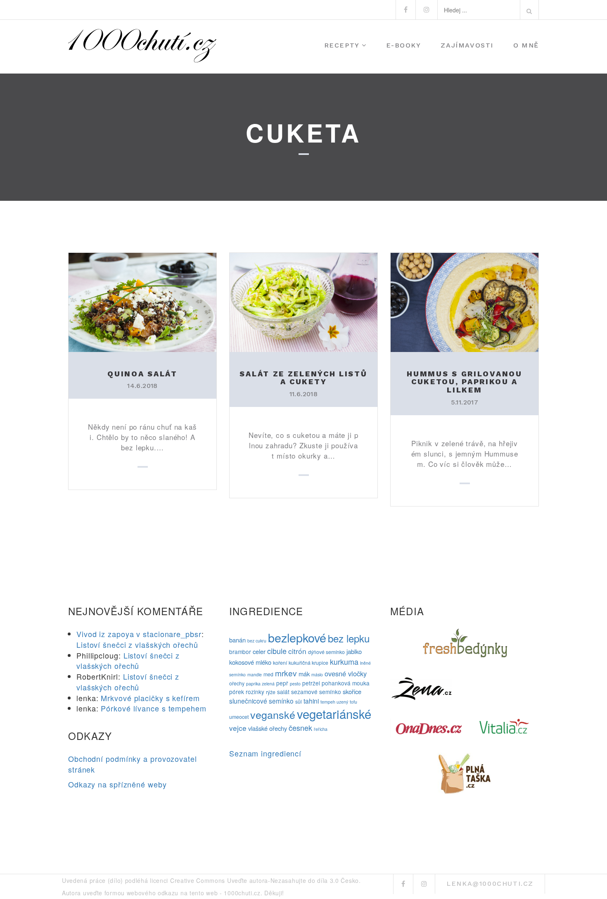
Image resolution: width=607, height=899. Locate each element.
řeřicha (320, 729)
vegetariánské (334, 713)
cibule (277, 650)
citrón (297, 651)
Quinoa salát (142, 373)
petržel (311, 683)
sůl (298, 701)
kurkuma (344, 661)
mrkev (286, 672)
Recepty (342, 45)
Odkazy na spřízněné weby (117, 784)
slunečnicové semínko (261, 700)
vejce (238, 728)
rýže (270, 692)
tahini (311, 700)
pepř (282, 683)
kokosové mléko (250, 662)
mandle (254, 674)
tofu (353, 702)
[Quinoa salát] (142, 301)
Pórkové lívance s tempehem (153, 708)
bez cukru (256, 640)
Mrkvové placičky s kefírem (150, 697)
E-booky (403, 45)
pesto (295, 683)
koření (280, 662)
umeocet (239, 717)
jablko (354, 651)
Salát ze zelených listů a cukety (303, 377)
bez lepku (349, 638)
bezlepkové (297, 637)
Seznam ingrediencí (265, 753)
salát (283, 691)
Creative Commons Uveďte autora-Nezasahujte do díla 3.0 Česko (264, 880)
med (268, 674)
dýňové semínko (326, 652)
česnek (300, 727)
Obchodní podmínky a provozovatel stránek (132, 764)
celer (259, 651)
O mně (526, 45)
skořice (352, 691)
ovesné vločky (346, 673)
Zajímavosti (467, 45)
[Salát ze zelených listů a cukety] (303, 301)
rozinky (255, 691)
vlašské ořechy (267, 728)
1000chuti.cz (242, 893)
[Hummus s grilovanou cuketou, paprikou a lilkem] (464, 301)
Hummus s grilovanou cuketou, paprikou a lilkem (464, 382)
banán (237, 639)
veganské (272, 714)
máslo (317, 674)
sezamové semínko (316, 691)
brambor (240, 651)
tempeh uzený (334, 702)
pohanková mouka (346, 683)
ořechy (236, 683)
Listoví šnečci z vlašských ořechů (137, 644)
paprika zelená (260, 683)
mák (304, 673)
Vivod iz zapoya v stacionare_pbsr (139, 633)
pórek (236, 691)
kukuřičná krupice (308, 662)
